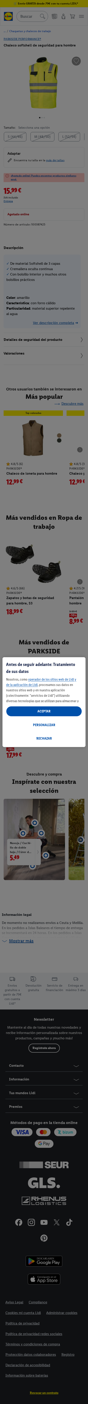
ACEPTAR (44, 711)
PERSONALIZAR (44, 725)
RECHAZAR (44, 738)
